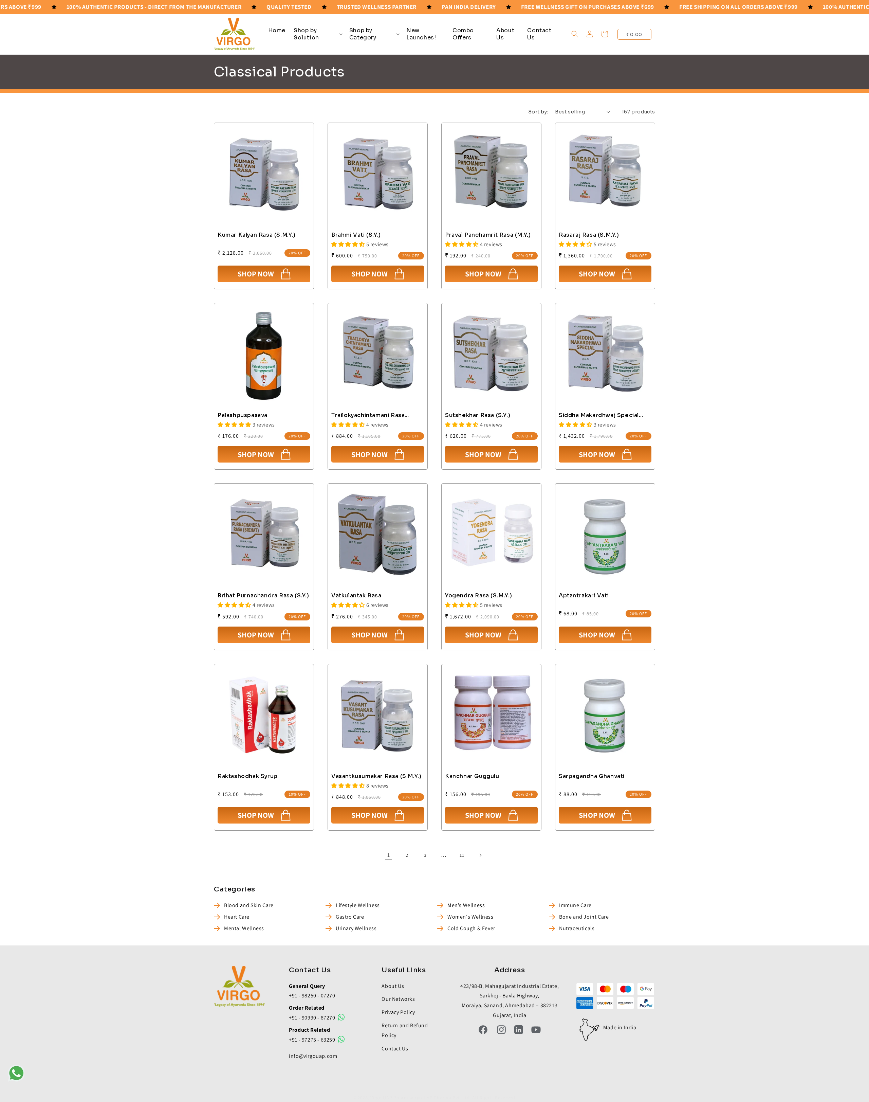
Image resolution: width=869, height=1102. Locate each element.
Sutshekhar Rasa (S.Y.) (477, 415)
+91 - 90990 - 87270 (312, 1017)
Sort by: (538, 112)
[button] (317, 34)
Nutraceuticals (576, 928)
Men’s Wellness (466, 905)
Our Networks (398, 998)
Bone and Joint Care (584, 916)
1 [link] (388, 855)
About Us (393, 986)
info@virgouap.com (313, 1056)
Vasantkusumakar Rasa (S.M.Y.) (376, 776)
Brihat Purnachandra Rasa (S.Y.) (263, 595)
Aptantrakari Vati (584, 595)
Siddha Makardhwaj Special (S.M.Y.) (599, 415)
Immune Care (575, 905)
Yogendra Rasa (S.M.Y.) (478, 595)
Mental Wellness (244, 928)
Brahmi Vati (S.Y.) (356, 235)
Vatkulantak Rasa (356, 595)
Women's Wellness (470, 916)
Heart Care (236, 916)
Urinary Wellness (356, 928)
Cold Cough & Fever (471, 928)
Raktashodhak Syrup (248, 776)
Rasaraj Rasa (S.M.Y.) (589, 235)
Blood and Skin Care (248, 905)
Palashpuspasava (242, 415)
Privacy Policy (398, 1012)
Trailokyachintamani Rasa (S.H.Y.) (368, 415)
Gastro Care (350, 916)
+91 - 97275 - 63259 (312, 1039)
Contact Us (395, 1048)
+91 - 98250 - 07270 (312, 995)
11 (462, 855)
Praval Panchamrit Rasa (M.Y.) (488, 235)
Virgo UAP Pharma (390, 1098)
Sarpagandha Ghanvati (592, 776)
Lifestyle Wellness (358, 905)
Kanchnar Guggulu (472, 776)
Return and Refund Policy (405, 1030)
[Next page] (480, 855)
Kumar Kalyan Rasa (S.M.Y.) (257, 235)
